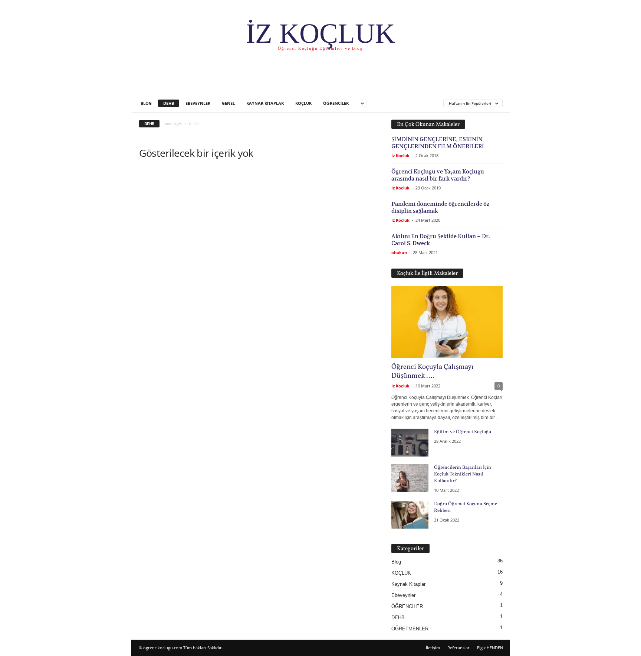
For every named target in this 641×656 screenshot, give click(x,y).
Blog (146, 103)
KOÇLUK (303, 103)
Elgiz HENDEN (490, 647)
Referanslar (458, 647)
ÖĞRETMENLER (409, 628)
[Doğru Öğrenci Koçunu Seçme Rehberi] (409, 515)
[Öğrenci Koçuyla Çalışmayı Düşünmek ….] (447, 322)
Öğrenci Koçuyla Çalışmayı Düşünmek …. (432, 371)
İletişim (433, 647)
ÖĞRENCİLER (336, 103)
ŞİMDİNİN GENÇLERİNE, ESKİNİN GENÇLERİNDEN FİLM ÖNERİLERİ (437, 143)
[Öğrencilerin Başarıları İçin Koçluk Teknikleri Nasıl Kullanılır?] (409, 478)
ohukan (399, 252)
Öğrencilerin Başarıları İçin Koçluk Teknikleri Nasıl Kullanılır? (462, 474)
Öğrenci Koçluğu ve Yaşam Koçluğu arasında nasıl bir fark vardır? (437, 175)
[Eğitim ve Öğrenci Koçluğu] (409, 443)
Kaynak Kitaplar (265, 103)
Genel (228, 103)
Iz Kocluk (400, 155)
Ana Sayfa (173, 123)
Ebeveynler (197, 103)
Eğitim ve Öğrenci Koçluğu (462, 432)
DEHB (168, 103)
